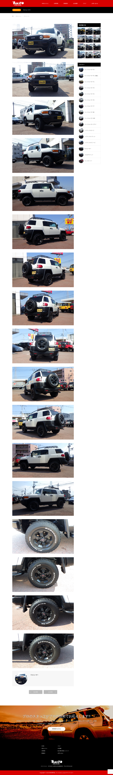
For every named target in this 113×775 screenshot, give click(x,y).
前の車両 (36, 692)
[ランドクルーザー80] (97, 31)
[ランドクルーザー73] (81, 31)
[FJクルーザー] (89, 47)
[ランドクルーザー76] (97, 54)
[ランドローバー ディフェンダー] (81, 47)
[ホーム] (12, 13)
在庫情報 (56, 3)
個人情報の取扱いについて (63, 750)
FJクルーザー (16, 10)
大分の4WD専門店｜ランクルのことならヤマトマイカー (59, 772)
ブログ (84, 3)
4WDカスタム (45, 3)
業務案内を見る (56, 728)
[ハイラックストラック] (89, 54)
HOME (43, 746)
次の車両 (50, 692)
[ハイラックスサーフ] (81, 54)
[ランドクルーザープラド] (97, 39)
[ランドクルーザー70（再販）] (89, 39)
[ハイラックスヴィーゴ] (97, 47)
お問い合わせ (95, 3)
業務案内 (66, 3)
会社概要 (75, 3)
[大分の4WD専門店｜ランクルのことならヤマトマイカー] (23, 3)
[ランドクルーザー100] (81, 39)
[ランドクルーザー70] (89, 31)
